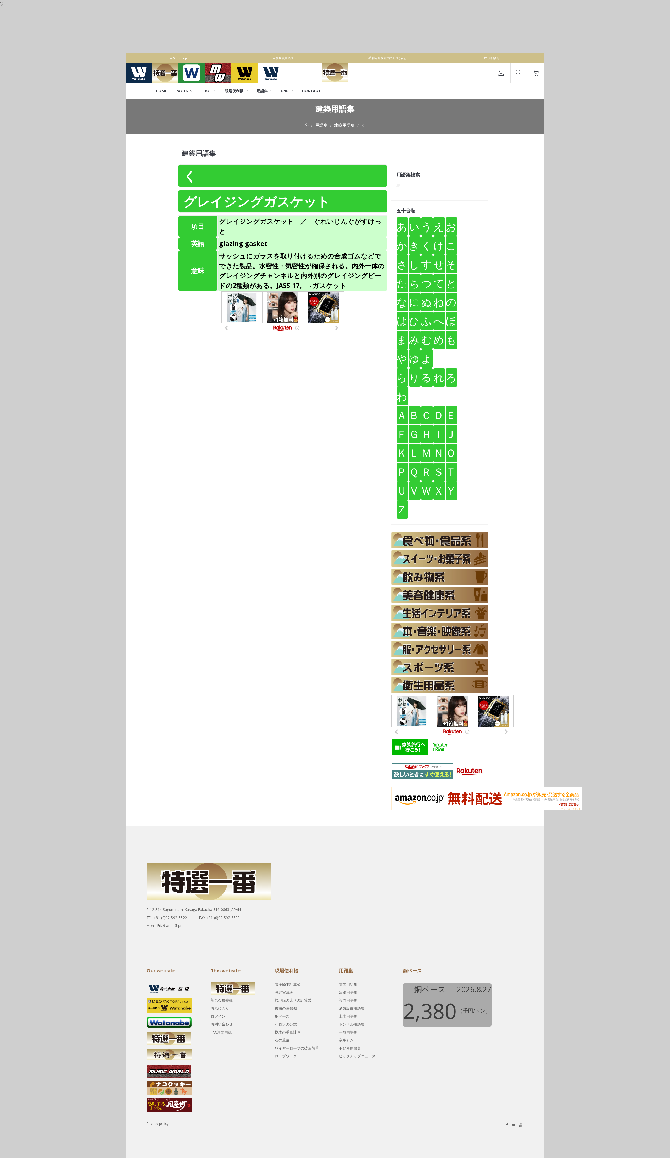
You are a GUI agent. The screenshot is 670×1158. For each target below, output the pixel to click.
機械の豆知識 (286, 1008)
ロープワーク (286, 1055)
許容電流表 (284, 992)
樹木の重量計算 (287, 1032)
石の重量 (282, 1040)
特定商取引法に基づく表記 (388, 58)
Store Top (179, 58)
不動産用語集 (350, 1048)
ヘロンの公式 (286, 1024)
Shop (207, 91)
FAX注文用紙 (221, 1032)
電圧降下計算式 (287, 984)
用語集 (263, 91)
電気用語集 (348, 984)
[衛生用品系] (439, 685)
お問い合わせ (222, 1024)
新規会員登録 (284, 58)
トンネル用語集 (352, 1024)
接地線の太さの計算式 (293, 1000)
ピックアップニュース (357, 1055)
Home (161, 91)
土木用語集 (348, 1016)
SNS (285, 91)
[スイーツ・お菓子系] (439, 558)
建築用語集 (344, 125)
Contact (311, 91)
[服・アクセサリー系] (439, 649)
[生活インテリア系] (439, 613)
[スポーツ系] (439, 667)
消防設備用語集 (352, 1008)
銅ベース (282, 1016)
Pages (182, 91)
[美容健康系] (439, 595)
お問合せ (493, 58)
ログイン (218, 1016)
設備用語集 (348, 1000)
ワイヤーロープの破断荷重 (297, 1048)
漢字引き (346, 1040)
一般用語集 (348, 1032)
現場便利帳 (234, 91)
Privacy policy (158, 1123)
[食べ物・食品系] (439, 540)
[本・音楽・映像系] (439, 631)
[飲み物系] (439, 577)
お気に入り (220, 1008)
